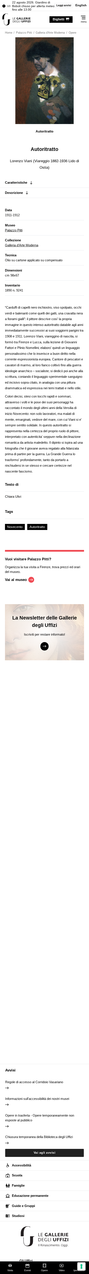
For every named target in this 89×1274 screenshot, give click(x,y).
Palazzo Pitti (13, 230)
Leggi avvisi (63, 5)
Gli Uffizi (26, 1261)
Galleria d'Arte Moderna (21, 245)
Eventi (27, 1270)
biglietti (58, 19)
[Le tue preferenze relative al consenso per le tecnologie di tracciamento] (81, 1266)
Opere (44, 1270)
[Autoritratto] (16, 19)
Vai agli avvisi (45, 1152)
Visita (10, 1270)
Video (62, 1270)
